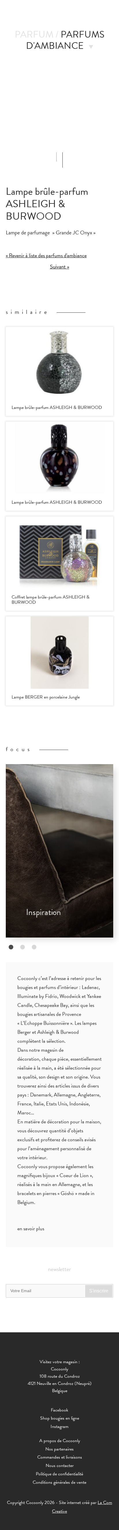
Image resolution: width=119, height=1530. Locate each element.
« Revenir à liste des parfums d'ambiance (46, 255)
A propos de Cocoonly (59, 1440)
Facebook (59, 1410)
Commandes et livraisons (59, 1457)
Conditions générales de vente (59, 1482)
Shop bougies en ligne (59, 1418)
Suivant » (59, 267)
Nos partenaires (59, 1449)
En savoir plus (30, 1228)
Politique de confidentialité (59, 1473)
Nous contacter (60, 1465)
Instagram (59, 1426)
